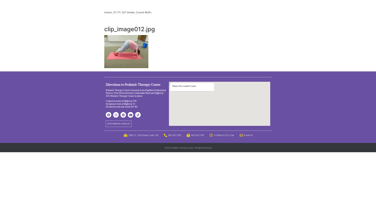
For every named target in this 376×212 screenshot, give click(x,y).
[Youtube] (130, 115)
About (109, 19)
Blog (184, 19)
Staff (134, 19)
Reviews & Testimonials (154, 19)
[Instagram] (116, 115)
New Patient (211, 19)
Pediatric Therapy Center (139, 5)
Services (122, 19)
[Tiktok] (138, 115)
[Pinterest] (123, 115)
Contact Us (229, 19)
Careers (196, 19)
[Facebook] (108, 115)
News (175, 19)
